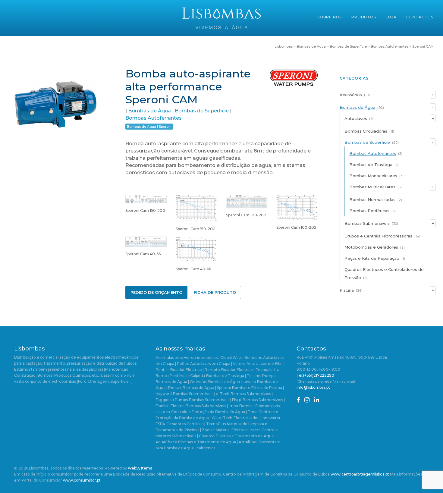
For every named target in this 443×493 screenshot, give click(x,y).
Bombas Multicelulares (372, 186)
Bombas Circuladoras (365, 131)
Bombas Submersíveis (367, 223)
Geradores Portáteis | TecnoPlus (196, 424)
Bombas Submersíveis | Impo (212, 406)
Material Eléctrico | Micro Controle (247, 430)
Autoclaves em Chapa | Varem (217, 363)
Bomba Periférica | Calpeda (180, 375)
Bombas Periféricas (369, 210)
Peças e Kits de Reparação (371, 258)
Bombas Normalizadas (372, 199)
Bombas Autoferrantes (153, 118)
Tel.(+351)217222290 (315, 375)
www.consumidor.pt (82, 480)
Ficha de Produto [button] (215, 292)
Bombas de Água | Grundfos (181, 381)
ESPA (160, 424)
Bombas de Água (149, 111)
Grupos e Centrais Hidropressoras (378, 236)
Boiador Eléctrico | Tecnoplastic (250, 369)
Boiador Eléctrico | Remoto (195, 369)
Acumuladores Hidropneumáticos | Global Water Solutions (209, 357)
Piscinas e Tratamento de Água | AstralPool (217, 442)
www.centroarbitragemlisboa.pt (360, 474)
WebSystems (140, 468)
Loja (391, 17)
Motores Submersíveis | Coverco (185, 436)
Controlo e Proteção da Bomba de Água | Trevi (214, 412)
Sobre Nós (329, 17)
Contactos (419, 17)
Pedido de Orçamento (156, 292)
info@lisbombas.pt (313, 387)
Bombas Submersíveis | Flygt (215, 399)
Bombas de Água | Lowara (232, 381)
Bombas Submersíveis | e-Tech (201, 393)
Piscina (347, 290)
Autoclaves (355, 118)
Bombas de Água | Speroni (149, 126)
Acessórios (351, 94)
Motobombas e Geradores (371, 247)
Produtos (363, 17)
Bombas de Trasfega (370, 164)
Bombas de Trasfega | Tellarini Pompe (241, 375)
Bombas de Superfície (202, 111)
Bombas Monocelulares (373, 175)
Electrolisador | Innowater (257, 418)
